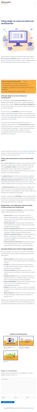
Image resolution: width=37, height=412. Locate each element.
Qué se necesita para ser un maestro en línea (9, 347)
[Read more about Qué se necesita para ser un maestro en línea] (10, 340)
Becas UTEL (6, 361)
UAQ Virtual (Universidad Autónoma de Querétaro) (24, 347)
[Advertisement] (18, 12)
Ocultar (25, 81)
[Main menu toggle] (35, 2)
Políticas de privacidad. (28, 408)
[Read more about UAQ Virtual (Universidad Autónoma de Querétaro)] (26, 340)
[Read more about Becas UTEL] (10, 355)
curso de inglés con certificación (27, 151)
